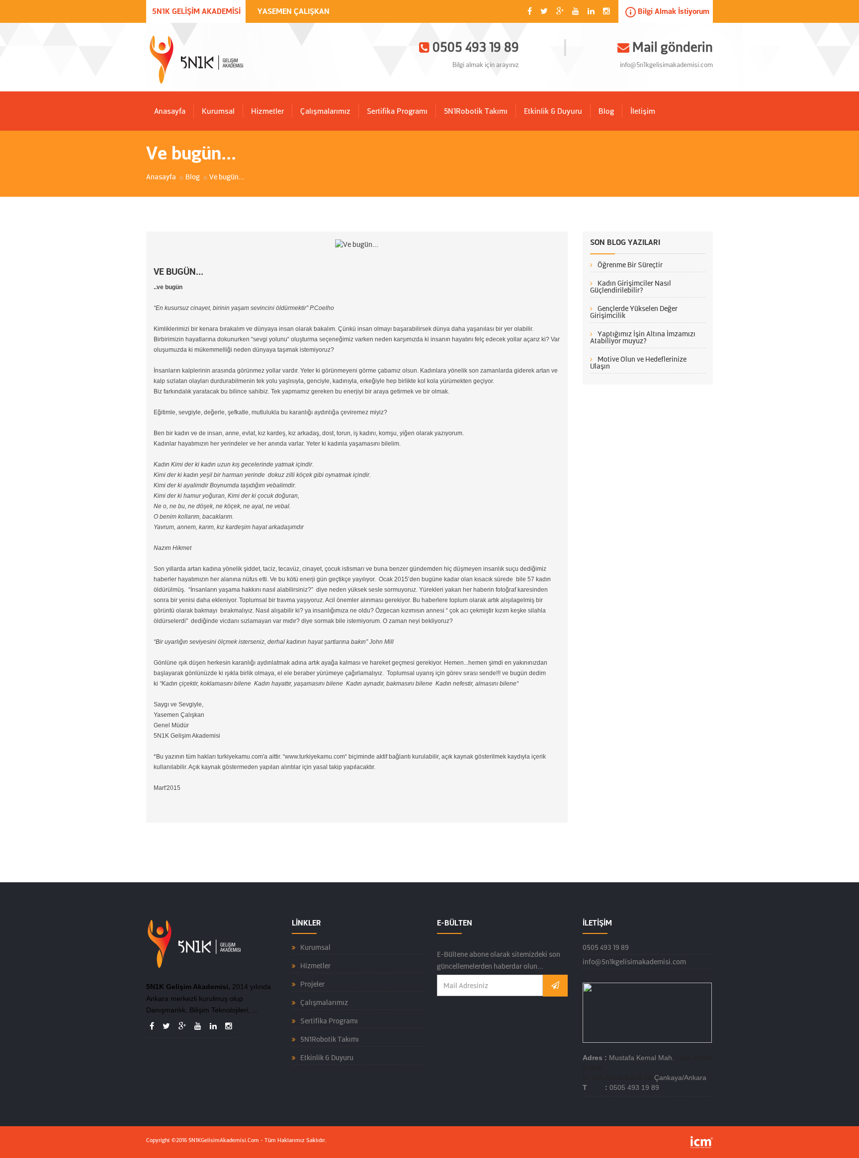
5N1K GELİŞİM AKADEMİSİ (196, 11)
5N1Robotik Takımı (476, 111)
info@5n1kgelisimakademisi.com (666, 65)
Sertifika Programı (397, 111)
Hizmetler (267, 111)
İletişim (642, 111)
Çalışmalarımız (325, 111)
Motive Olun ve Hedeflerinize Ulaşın (638, 362)
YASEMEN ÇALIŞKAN (294, 11)
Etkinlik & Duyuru (553, 111)
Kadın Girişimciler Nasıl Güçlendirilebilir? (630, 286)
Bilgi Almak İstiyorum (672, 11)
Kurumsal (218, 111)
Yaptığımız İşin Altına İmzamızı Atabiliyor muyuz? (642, 337)
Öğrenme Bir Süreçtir (630, 265)
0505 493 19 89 (606, 947)
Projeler (312, 984)
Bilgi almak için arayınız (485, 65)
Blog (606, 111)
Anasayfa (169, 111)
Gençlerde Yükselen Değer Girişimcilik (634, 312)
